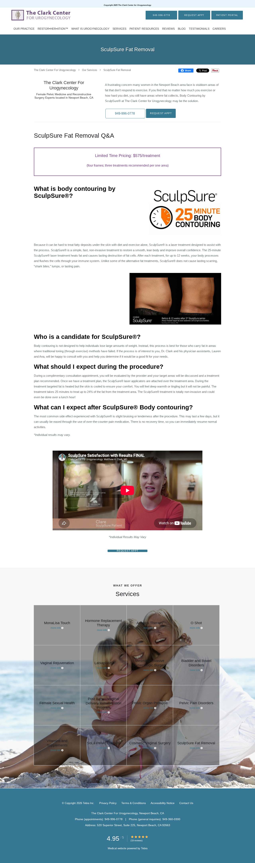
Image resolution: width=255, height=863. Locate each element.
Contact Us (186, 803)
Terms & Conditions (133, 803)
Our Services (89, 70)
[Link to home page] (40, 15)
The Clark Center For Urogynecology (55, 70)
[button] (194, 15)
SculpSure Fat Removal (117, 70)
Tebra (144, 848)
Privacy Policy (108, 803)
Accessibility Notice (163, 803)
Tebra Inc (88, 803)
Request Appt (161, 113)
